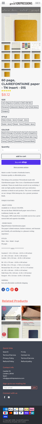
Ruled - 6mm (6, 124)
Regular (9, 103)
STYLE (4, 117)
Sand (10, 141)
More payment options (21, 167)
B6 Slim (29, 103)
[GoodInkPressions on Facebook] (4, 398)
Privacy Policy (8, 358)
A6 (26, 107)
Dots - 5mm (12, 120)
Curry (4, 141)
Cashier (17, 103)
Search (5, 352)
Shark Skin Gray (30, 137)
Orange (10, 133)
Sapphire (33, 133)
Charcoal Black (29, 141)
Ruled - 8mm (29, 124)
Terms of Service (9, 355)
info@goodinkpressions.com (13, 378)
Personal (5, 107)
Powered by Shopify (10, 422)
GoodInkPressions (22, 420)
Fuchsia (17, 133)
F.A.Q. (23, 352)
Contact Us (25, 355)
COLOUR (5, 130)
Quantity (5, 147)
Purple (25, 133)
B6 (23, 103)
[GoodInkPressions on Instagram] (8, 398)
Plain (4, 120)
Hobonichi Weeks (17, 107)
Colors (23, 422)
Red (3, 133)
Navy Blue (5, 137)
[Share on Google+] (12, 289)
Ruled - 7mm (18, 124)
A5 (3, 103)
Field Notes (34, 107)
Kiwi (21, 137)
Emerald (15, 137)
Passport (5, 111)
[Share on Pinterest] (16, 289)
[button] (6, 91)
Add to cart (21, 156)
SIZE (3, 100)
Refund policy (26, 361)
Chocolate (17, 141)
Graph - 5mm (23, 120)
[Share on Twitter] (7, 289)
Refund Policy (8, 361)
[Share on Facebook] (3, 289)
